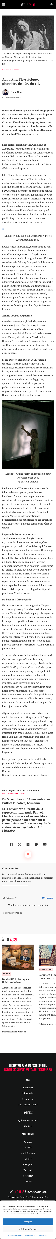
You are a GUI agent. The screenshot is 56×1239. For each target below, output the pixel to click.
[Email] (45, 844)
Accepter (28, 1221)
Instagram (28, 1164)
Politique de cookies (15, 1235)
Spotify (28, 1147)
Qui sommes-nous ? (28, 1120)
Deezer (28, 1158)
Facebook (28, 1170)
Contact (28, 1126)
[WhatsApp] (36, 844)
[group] (19, 990)
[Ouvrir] (3, 4)
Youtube (28, 1141)
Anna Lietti (16, 92)
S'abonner (28, 1087)
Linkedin (28, 1181)
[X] (20, 844)
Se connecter (28, 1098)
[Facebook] (11, 844)
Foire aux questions (28, 1104)
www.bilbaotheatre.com (13, 793)
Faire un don (28, 1093)
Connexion (48, 898)
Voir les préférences (28, 1229)
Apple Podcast (28, 1153)
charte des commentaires (20, 881)
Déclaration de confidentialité (35, 1235)
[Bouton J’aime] (28, 854)
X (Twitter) (28, 1175)
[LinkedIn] (28, 844)
